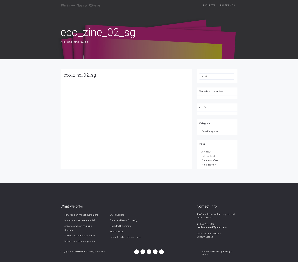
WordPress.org (209, 164)
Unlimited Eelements (120, 226)
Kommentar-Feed (210, 160)
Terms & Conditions (211, 251)
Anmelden (206, 151)
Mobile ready (116, 231)
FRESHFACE (79, 251)
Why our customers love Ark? (79, 235)
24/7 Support (117, 214)
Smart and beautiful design (124, 220)
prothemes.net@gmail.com (212, 227)
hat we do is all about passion (79, 241)
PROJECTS (209, 5)
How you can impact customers (81, 214)
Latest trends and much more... (126, 237)
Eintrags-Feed (208, 156)
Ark (63, 41)
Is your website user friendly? (79, 220)
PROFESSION (227, 5)
